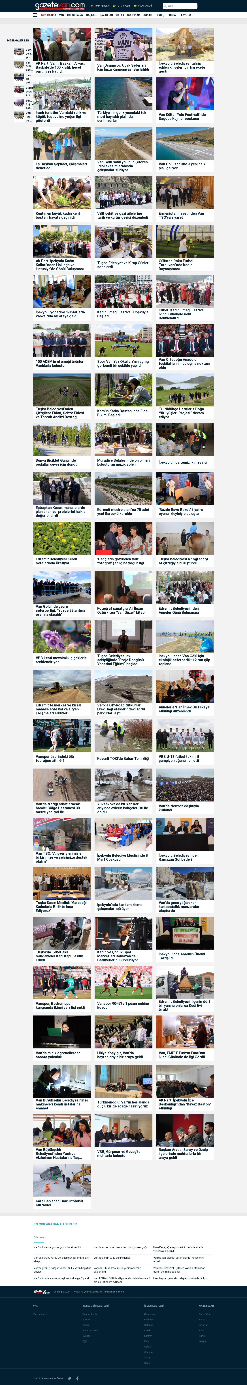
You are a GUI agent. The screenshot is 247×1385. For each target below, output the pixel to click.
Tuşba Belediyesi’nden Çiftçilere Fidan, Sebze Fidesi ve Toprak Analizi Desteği (60, 413)
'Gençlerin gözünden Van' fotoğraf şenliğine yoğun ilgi (120, 561)
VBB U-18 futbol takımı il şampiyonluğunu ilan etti (179, 759)
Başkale (148, 1319)
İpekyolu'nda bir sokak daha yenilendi (29, 79)
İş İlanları (203, 1325)
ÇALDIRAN (106, 15)
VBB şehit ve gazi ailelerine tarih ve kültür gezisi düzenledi (122, 215)
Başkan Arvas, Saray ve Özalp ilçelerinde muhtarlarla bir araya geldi (183, 1154)
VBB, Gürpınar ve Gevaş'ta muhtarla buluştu (118, 1154)
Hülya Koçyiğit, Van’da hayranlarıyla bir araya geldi (120, 1055)
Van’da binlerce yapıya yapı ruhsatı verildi (57, 1247)
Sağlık (85, 1325)
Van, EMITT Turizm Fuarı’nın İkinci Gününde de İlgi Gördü (182, 1055)
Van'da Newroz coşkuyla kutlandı (179, 808)
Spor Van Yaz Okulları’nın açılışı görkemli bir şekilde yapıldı (123, 364)
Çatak (147, 1330)
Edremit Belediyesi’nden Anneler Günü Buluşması (179, 610)
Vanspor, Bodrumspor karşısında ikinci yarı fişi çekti (60, 1006)
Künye (202, 1335)
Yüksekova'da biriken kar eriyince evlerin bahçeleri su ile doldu (122, 808)
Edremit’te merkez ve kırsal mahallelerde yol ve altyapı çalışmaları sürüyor (58, 709)
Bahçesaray (150, 1314)
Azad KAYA (97, 1291)
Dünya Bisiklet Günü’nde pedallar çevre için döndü (56, 462)
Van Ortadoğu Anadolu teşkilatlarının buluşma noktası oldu (184, 364)
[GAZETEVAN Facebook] (77, 1378)
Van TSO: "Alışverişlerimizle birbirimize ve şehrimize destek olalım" (61, 857)
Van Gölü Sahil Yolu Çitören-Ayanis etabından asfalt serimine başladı (179, 1270)
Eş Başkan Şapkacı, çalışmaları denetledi (61, 166)
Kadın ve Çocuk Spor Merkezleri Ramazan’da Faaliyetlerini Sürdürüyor (117, 956)
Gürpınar (148, 1352)
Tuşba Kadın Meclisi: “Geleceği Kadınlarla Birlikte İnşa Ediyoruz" (61, 907)
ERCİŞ (160, 15)
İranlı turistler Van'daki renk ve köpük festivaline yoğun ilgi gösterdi (61, 117)
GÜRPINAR (133, 15)
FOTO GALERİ (123, 6)
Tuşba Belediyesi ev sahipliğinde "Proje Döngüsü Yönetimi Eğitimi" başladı (120, 660)
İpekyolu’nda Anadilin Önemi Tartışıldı (182, 956)
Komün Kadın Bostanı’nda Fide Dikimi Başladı (122, 413)
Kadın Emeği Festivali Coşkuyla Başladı (122, 314)
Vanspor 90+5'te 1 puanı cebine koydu (123, 1006)
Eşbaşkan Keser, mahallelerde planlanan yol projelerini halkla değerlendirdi (61, 512)
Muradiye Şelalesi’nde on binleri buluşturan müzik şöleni (123, 462)
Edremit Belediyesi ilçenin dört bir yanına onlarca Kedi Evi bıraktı (184, 1006)
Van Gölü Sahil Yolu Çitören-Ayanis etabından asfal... (29, 66)
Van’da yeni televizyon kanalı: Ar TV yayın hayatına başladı (62, 1270)
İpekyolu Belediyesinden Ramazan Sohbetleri (179, 857)
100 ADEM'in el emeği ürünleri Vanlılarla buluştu (60, 364)
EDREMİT (148, 15)
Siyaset (86, 1319)
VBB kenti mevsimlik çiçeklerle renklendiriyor (61, 660)
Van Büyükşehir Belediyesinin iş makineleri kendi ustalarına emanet (62, 1104)
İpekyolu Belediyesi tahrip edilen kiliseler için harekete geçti (182, 67)
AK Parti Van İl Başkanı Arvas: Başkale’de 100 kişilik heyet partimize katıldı (60, 67)
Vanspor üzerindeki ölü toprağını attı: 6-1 (55, 759)
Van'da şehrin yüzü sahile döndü (29, 54)
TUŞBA (171, 15)
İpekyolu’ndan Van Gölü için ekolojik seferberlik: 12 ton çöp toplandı (184, 660)
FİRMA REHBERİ (101, 6)
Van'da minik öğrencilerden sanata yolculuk (58, 1055)
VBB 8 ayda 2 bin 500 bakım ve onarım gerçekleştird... (29, 92)
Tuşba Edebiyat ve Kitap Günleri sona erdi (123, 265)
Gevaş (147, 1346)
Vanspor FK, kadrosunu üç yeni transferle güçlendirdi (117, 1270)
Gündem (39, 1237)
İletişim (202, 1341)
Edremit (148, 1335)
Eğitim (85, 1341)
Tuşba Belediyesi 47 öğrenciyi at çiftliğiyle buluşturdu (183, 561)
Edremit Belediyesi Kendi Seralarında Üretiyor (56, 561)
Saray (147, 1357)
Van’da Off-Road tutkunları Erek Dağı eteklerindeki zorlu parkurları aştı (121, 709)
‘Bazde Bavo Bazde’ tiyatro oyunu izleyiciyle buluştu (181, 512)
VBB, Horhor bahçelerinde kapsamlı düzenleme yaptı (29, 117)
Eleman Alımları (90, 1314)
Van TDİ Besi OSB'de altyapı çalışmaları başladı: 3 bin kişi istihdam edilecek (122, 1280)
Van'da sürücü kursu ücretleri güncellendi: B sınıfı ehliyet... (62, 1259)
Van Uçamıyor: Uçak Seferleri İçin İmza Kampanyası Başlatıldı (123, 67)
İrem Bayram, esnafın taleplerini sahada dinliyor (180, 1278)
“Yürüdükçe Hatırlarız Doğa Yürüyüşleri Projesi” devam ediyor (181, 413)
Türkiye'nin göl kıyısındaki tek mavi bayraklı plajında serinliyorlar (121, 117)
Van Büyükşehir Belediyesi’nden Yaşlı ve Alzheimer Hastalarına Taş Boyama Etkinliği (57, 1154)
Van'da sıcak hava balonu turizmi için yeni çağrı (121, 1247)
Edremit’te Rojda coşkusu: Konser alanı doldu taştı (29, 104)
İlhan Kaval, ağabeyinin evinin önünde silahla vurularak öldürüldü (178, 1249)
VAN (61, 15)
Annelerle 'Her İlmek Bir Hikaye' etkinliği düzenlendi (184, 709)
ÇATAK (120, 15)
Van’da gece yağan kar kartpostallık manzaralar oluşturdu (179, 907)
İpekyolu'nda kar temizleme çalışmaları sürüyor (119, 907)
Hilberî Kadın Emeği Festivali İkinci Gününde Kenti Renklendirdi (182, 314)
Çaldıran (148, 1325)
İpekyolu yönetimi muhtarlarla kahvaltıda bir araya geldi (60, 314)
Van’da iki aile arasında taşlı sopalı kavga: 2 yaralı (61, 1278)
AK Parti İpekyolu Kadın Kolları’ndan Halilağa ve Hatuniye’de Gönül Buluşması (60, 265)
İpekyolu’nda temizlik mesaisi (183, 462)
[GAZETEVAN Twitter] (69, 1378)
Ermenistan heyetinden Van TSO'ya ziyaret (181, 215)
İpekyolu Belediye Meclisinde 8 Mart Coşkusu (122, 857)
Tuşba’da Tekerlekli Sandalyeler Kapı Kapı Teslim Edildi (59, 956)
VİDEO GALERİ (144, 6)
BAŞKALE (91, 15)
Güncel (86, 1335)
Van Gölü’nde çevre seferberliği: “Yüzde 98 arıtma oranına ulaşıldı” (60, 610)
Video (202, 1319)
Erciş (146, 1341)
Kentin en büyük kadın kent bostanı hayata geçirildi (58, 215)
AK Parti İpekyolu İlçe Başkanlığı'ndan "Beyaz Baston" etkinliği (185, 1104)
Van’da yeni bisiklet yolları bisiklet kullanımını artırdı (178, 1259)
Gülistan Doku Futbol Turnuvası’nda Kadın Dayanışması (176, 265)
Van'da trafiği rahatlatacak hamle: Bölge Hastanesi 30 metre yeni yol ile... (58, 808)
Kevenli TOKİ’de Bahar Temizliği (123, 759)
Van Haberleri (40, 1314)
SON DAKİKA (48, 15)
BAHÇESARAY (75, 15)
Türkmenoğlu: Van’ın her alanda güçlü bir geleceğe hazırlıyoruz (123, 1104)
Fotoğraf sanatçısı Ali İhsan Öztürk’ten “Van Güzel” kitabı (121, 610)
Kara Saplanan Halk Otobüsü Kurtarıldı (59, 1203)
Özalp (147, 1363)
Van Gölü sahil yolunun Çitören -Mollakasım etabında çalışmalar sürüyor (122, 166)
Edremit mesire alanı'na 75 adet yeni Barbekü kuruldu (123, 512)
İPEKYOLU (185, 15)
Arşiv (201, 1330)
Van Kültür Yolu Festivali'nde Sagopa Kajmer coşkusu (182, 117)
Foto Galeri (204, 1314)
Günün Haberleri (90, 1330)
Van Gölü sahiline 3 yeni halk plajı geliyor (182, 166)
